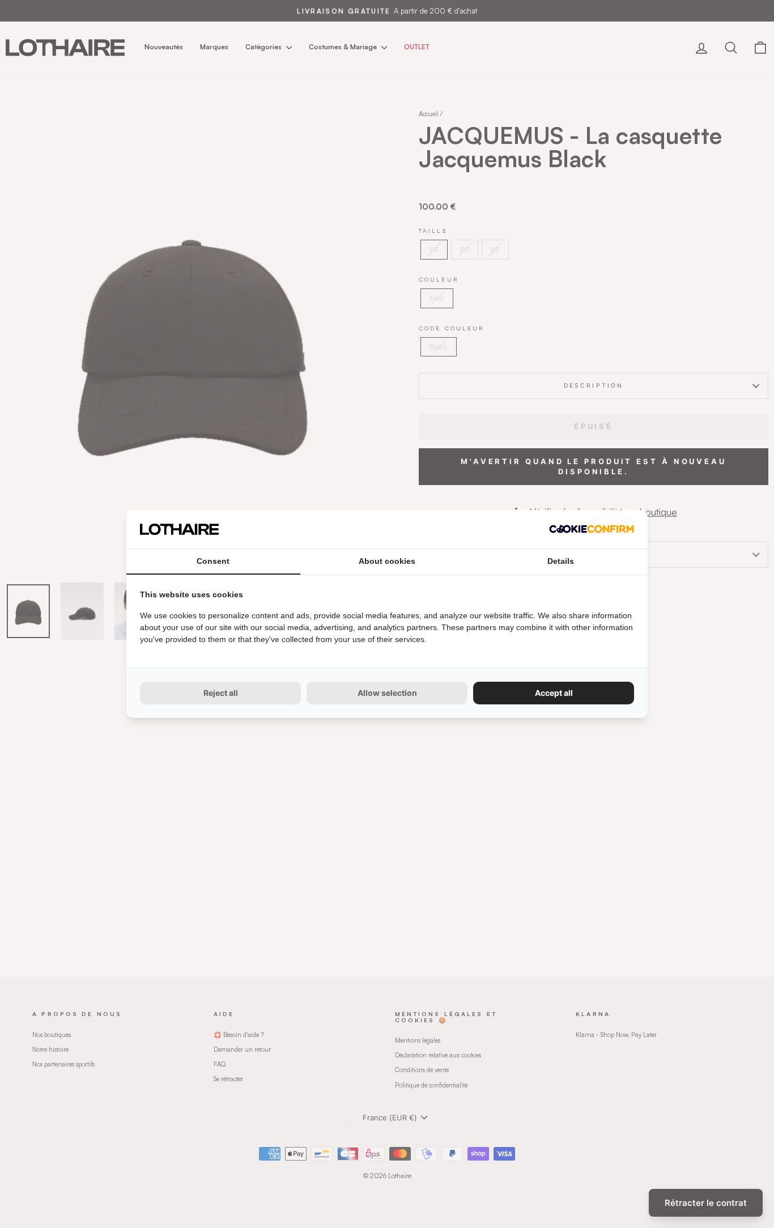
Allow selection (387, 693)
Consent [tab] (213, 561)
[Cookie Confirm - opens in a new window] (591, 529)
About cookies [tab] (387, 561)
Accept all (554, 693)
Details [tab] (560, 561)
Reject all (220, 693)
